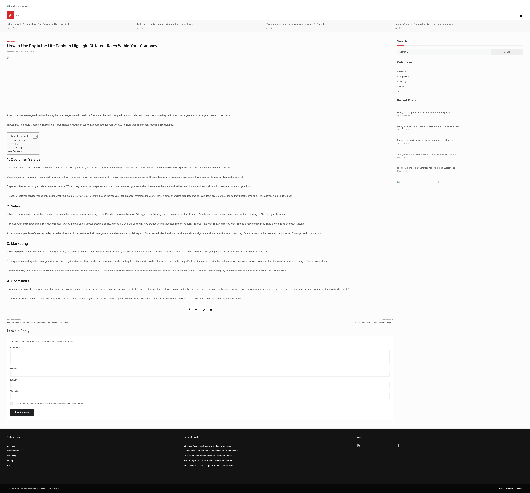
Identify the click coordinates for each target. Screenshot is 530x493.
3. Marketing (16, 147)
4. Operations (16, 151)
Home (501, 489)
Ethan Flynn (13, 51)
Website (14, 391)
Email (13, 380)
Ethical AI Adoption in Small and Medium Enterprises (424, 112)
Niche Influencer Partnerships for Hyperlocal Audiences (424, 24)
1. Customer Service (19, 140)
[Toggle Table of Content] (34, 136)
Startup (400, 86)
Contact (20, 15)
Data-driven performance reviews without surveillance (165, 24)
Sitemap (509, 489)
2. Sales (14, 144)
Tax (398, 91)
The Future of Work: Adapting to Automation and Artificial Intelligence (37, 322)
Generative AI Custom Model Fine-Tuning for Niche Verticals (39, 24)
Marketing (401, 81)
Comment (15, 347)
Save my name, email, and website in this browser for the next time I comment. (50, 403)
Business (11, 41)
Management (403, 76)
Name (13, 369)
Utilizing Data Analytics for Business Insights (373, 322)
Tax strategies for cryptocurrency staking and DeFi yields (295, 24)
